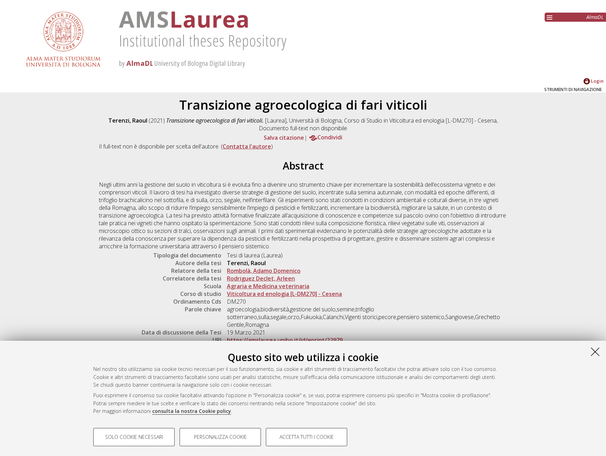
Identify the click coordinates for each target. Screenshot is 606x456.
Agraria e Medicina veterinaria (268, 286)
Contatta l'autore (247, 146)
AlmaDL (595, 17)
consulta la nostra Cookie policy (191, 411)
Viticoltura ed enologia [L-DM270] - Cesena (284, 294)
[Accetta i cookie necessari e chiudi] (595, 351)
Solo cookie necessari (134, 437)
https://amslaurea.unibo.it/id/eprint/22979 (285, 340)
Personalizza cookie (220, 437)
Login (597, 81)
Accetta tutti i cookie (307, 437)
